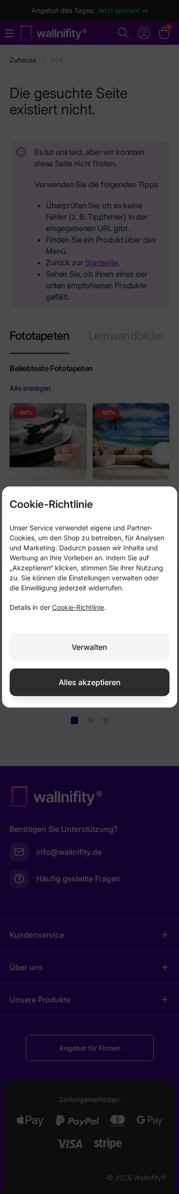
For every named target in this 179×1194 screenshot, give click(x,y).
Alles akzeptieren (90, 682)
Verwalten (89, 647)
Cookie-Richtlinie (78, 607)
